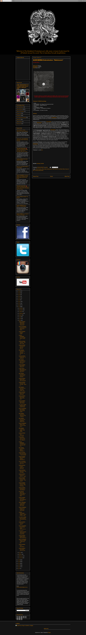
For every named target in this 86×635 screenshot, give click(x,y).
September (21, 313)
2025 (19, 292)
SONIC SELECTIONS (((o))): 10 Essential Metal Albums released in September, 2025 (23, 86)
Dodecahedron (49, 169)
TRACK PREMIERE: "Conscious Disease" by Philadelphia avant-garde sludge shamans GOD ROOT (22, 177)
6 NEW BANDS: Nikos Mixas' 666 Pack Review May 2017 (22, 370)
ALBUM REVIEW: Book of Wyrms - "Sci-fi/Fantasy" (21, 206)
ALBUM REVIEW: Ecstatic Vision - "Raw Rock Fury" (22, 536)
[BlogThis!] (53, 167)
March (20, 554)
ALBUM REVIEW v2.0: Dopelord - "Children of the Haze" (23, 214)
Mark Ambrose (55, 169)
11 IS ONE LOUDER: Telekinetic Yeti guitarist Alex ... (22, 405)
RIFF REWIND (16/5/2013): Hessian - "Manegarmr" (22, 449)
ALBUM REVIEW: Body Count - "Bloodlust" (22, 393)
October (20, 311)
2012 (19, 566)
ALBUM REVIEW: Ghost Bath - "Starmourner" (22, 549)
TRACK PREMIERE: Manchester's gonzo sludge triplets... (22, 410)
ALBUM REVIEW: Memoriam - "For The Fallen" (22, 471)
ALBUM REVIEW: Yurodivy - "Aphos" (22, 523)
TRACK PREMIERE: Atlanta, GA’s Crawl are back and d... (22, 425)
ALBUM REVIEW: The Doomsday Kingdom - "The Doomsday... (22, 484)
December (21, 308)
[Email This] (52, 167)
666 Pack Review (20, 107)
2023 (19, 296)
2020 (19, 301)
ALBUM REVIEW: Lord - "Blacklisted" (22, 434)
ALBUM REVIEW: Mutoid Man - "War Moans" (22, 402)
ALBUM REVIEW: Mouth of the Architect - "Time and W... (22, 479)
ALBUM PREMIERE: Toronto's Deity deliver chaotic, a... (22, 337)
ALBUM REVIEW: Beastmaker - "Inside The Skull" (22, 160)
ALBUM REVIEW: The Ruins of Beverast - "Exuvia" (22, 347)
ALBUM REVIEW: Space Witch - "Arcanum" (22, 365)
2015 (19, 561)
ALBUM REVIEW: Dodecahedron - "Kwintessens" (22, 488)
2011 (19, 568)
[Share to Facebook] (56, 167)
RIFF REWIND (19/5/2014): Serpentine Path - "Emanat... (22, 415)
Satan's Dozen (19, 121)
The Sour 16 (19, 123)
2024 (19, 294)
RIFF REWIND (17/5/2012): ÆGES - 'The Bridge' (22, 430)
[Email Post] (50, 167)
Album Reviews (39, 169)
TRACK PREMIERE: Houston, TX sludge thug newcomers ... (22, 509)
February (21, 556)
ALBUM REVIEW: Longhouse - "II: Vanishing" (22, 357)
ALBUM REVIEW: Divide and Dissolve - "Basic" (22, 475)
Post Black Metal (61, 169)
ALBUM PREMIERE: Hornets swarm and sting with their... (22, 444)
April (20, 552)
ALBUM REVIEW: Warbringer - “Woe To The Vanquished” (22, 323)
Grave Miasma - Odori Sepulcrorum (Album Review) (22, 131)
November (21, 309)
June (20, 318)
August (20, 315)
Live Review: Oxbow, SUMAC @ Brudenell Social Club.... (22, 532)
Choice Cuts (19, 113)
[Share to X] (55, 167)
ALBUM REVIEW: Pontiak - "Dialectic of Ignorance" (22, 467)
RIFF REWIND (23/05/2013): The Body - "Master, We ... (22, 389)
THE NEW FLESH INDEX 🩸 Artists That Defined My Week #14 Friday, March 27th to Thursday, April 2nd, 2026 (23, 187)
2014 (19, 563)
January (21, 557)
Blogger (49, 632)
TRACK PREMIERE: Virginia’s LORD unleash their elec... (22, 541)
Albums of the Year (20, 111)
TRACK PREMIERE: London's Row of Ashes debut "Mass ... (22, 328)
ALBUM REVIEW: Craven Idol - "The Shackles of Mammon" (22, 499)
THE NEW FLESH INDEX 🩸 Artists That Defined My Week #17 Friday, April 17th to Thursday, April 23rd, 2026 (22, 150)
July (20, 316)
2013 (19, 565)
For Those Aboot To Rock (21, 117)
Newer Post (35, 176)
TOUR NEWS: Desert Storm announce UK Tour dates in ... (22, 438)
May (20, 320)
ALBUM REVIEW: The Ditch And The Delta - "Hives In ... (22, 384)
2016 (19, 559)
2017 (19, 306)
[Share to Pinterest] (57, 167)
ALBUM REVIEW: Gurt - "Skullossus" (22, 545)
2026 (19, 291)
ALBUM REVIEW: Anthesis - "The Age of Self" (22, 342)
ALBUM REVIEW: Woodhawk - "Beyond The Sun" (22, 397)
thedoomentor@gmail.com (22, 587)
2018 (19, 304)
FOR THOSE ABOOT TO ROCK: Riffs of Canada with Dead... (22, 493)
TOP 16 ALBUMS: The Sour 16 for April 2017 (22, 462)
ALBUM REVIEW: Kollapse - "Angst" (22, 332)
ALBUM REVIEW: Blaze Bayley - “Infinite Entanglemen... (22, 458)
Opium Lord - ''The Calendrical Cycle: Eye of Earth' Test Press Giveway (22, 139)
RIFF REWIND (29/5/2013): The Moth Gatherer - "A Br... (22, 352)
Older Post (67, 176)
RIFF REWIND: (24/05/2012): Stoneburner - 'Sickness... (22, 375)
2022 (19, 298)
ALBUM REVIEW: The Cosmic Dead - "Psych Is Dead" (22, 453)
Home (51, 176)
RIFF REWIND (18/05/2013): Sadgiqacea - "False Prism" (22, 420)
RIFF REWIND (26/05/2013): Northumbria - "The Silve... (22, 361)
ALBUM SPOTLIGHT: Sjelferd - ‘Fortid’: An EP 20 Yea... (22, 514)
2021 (19, 299)
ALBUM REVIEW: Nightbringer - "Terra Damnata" (22, 379)
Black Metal (44, 169)
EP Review (19, 115)
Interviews (19, 119)
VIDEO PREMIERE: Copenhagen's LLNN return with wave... (22, 504)
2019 (19, 303)
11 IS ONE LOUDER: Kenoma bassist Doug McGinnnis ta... (22, 519)
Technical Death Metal (39, 170)
